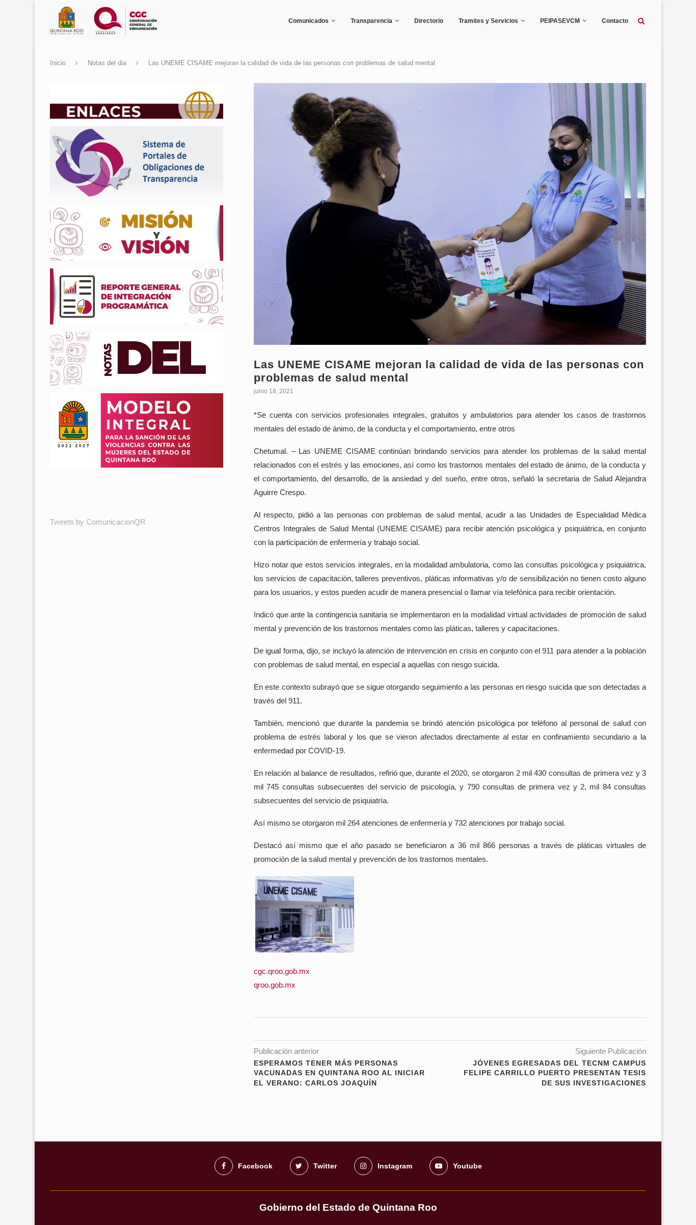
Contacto (615, 20)
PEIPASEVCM (560, 20)
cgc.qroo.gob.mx (282, 971)
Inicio (58, 63)
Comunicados (308, 20)
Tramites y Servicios (488, 20)
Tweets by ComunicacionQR (98, 522)
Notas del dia (107, 63)
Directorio (428, 20)
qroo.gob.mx (275, 985)
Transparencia (371, 20)
